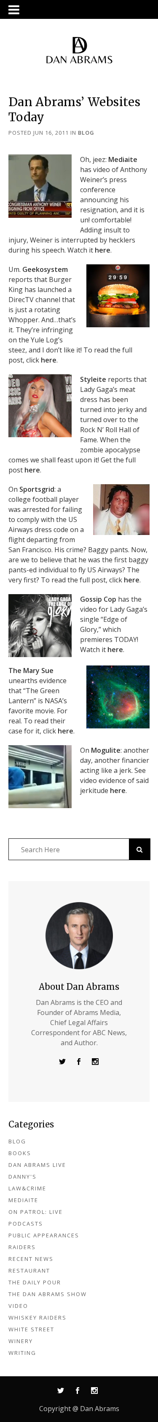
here (102, 250)
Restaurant (29, 1270)
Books (19, 1153)
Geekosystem (45, 269)
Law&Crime (27, 1188)
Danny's (22, 1176)
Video (18, 1306)
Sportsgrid (36, 489)
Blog (86, 132)
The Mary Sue (31, 670)
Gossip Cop (98, 599)
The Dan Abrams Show (47, 1294)
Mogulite (106, 750)
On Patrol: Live (35, 1212)
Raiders (22, 1247)
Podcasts (25, 1223)
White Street (31, 1329)
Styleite (93, 379)
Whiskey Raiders (37, 1317)
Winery (20, 1341)
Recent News (31, 1259)
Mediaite (122, 159)
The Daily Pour (34, 1282)
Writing (22, 1353)
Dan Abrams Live (37, 1165)
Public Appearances (43, 1235)
